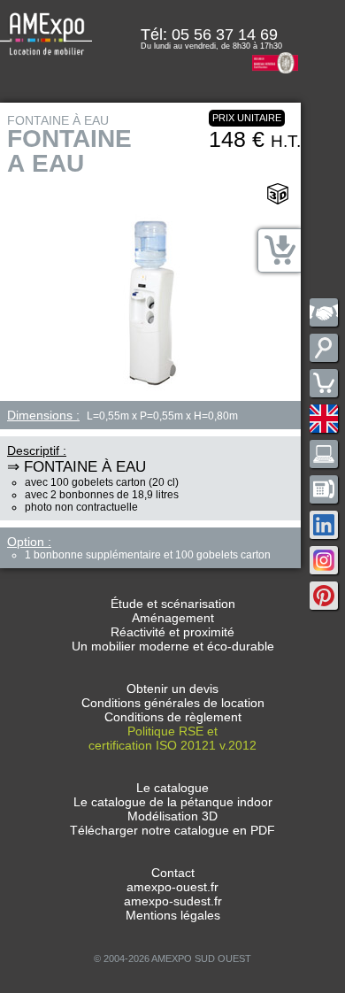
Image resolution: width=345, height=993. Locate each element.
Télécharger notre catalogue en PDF (172, 830)
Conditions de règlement (173, 717)
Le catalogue (172, 788)
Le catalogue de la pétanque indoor (172, 802)
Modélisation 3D (172, 816)
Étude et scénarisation (173, 604)
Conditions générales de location (172, 703)
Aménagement (173, 618)
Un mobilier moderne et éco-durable (173, 646)
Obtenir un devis (172, 688)
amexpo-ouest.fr (172, 887)
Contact (173, 873)
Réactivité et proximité (172, 632)
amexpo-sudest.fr (173, 901)
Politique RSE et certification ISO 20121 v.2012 (172, 738)
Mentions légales (173, 915)
